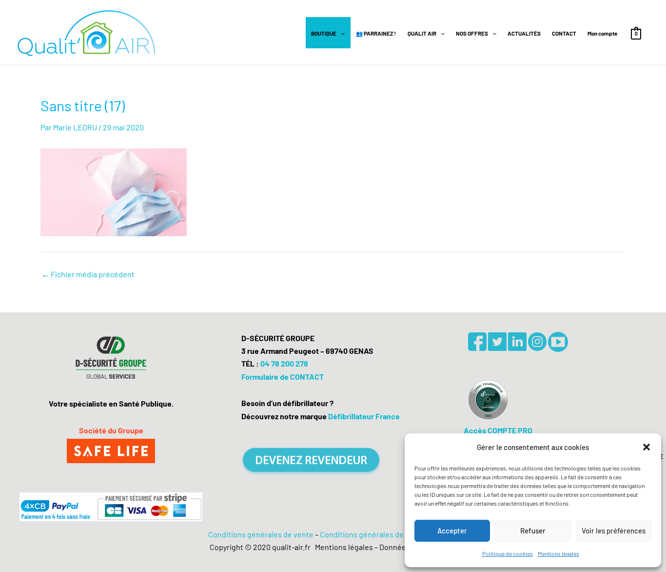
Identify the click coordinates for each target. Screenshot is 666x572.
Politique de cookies (507, 553)
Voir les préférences (614, 530)
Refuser (533, 530)
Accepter (452, 530)
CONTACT (564, 33)
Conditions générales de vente (260, 534)
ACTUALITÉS (524, 33)
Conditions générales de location (376, 534)
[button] (646, 447)
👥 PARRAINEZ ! (376, 33)
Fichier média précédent (88, 274)
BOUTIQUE (323, 33)
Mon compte (602, 33)
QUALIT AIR (422, 33)
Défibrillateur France (364, 416)
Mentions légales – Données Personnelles (384, 547)
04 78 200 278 (284, 363)
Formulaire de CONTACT (282, 376)
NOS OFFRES (472, 33)
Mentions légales (558, 553)
